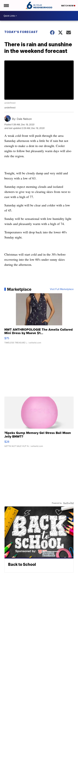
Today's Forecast (21, 32)
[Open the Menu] (6, 5)
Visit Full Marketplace (62, 289)
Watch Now (67, 6)
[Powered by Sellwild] (68, 503)
